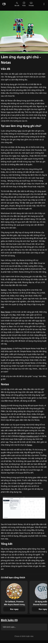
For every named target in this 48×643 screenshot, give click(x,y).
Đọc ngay (14, 609)
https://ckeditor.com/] (29, 436)
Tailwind (34, 417)
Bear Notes (5, 312)
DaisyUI (4, 417)
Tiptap (29, 445)
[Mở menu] (44, 4)
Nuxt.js (4, 405)
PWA (3, 395)
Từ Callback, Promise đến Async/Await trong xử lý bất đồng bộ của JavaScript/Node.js (14, 602)
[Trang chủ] (4, 4)
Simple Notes (6, 348)
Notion (4, 290)
